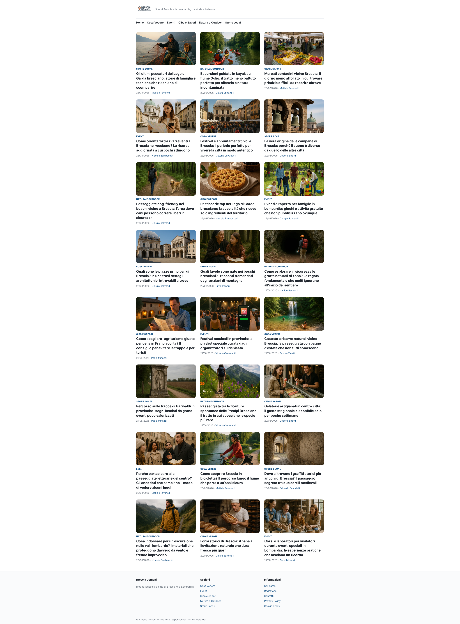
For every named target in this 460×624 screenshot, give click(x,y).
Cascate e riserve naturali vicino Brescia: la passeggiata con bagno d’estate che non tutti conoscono (292, 343)
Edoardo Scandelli (290, 488)
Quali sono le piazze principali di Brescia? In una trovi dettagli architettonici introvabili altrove (162, 276)
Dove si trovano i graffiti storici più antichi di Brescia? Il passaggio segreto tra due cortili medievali (292, 478)
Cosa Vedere (155, 22)
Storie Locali (233, 22)
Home (140, 22)
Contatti (268, 595)
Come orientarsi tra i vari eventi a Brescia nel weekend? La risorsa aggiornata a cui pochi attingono (163, 145)
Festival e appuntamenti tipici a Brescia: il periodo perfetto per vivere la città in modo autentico (226, 145)
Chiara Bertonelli (225, 92)
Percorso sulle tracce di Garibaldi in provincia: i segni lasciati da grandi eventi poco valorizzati (165, 410)
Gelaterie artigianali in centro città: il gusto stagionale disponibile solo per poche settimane (293, 410)
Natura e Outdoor (210, 22)
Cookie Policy (272, 605)
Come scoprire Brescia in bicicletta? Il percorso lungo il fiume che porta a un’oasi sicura (229, 478)
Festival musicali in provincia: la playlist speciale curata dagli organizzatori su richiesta (226, 343)
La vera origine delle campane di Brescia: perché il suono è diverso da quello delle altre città (292, 145)
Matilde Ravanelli (161, 92)
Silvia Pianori (223, 285)
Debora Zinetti (288, 155)
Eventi (171, 22)
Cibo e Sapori (187, 22)
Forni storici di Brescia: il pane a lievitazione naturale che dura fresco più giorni (226, 545)
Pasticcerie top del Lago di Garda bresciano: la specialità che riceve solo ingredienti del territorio (228, 208)
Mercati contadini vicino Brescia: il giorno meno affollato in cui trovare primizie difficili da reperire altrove (293, 78)
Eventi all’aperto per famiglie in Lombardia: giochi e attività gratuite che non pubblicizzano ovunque (293, 208)
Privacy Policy (272, 600)
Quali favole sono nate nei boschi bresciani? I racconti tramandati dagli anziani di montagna (227, 276)
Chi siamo (269, 585)
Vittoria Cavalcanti (226, 155)
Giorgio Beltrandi (161, 222)
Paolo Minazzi (159, 357)
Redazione (270, 590)
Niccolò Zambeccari (162, 155)
